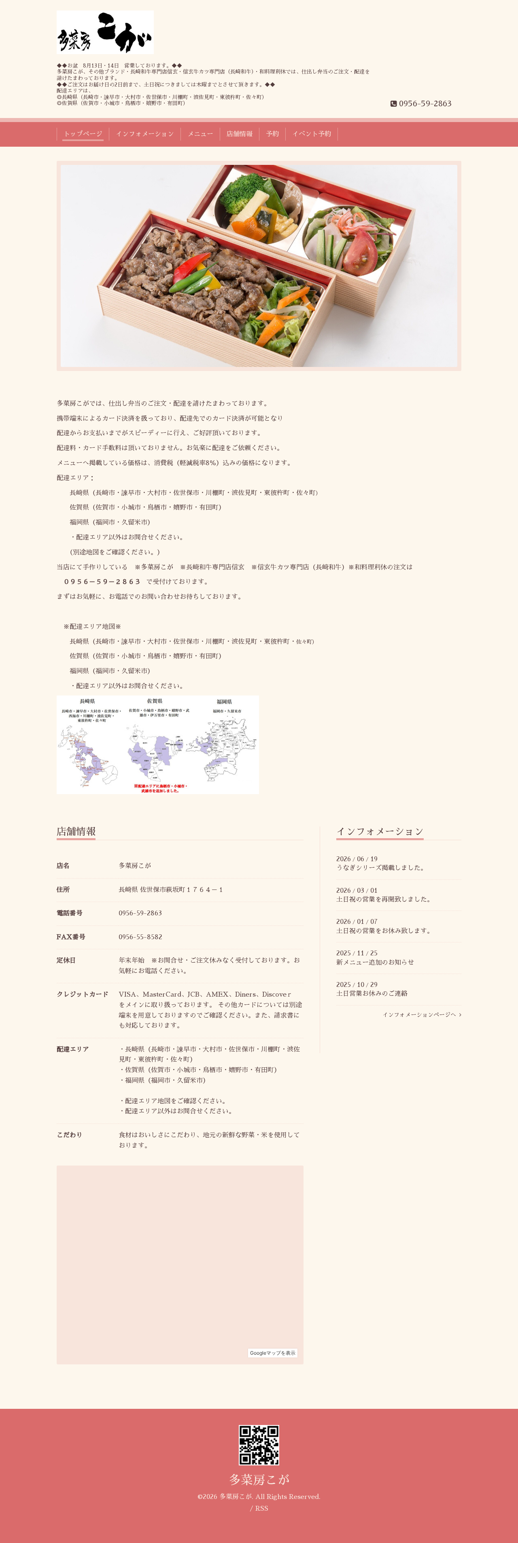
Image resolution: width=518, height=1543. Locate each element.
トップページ (83, 134)
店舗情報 (240, 134)
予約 (272, 134)
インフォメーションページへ (420, 1015)
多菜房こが (259, 1480)
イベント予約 (311, 134)
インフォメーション (145, 134)
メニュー (200, 134)
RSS (261, 1508)
